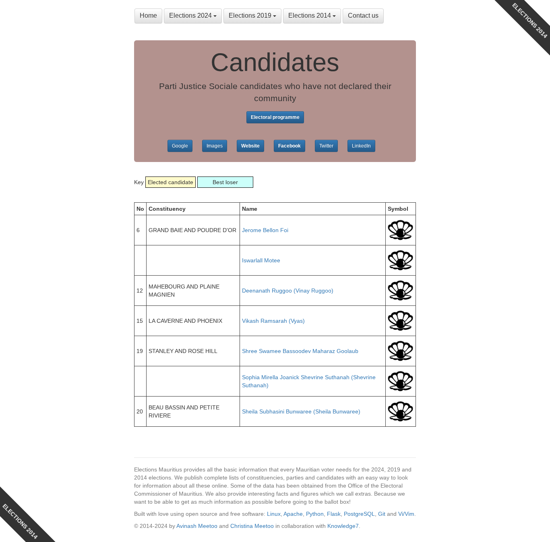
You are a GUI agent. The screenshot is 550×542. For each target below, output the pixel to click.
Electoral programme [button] (275, 117)
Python (315, 514)
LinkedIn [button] (361, 146)
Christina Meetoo (252, 526)
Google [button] (180, 146)
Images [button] (215, 146)
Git (381, 514)
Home (148, 15)
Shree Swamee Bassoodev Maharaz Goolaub (300, 351)
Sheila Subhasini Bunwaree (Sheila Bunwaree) (301, 411)
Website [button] (250, 146)
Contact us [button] (363, 15)
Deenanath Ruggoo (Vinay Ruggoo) (287, 290)
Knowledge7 (343, 526)
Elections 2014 (310, 15)
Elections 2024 (191, 15)
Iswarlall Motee (261, 260)
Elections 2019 (251, 15)
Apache (293, 514)
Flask (334, 514)
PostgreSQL (359, 514)
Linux (274, 514)
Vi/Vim (406, 514)
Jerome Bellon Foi (265, 230)
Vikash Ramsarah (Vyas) (273, 321)
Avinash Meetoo (196, 526)
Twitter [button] (326, 146)
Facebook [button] (289, 146)
